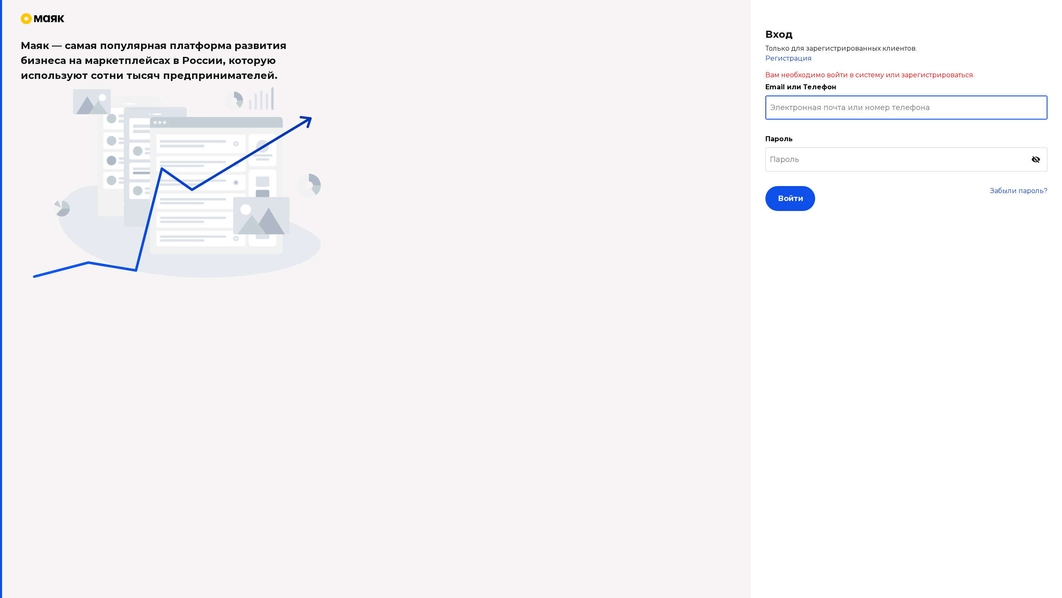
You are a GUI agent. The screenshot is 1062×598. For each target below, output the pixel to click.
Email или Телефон (800, 87)
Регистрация (788, 58)
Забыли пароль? (1018, 191)
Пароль (779, 139)
